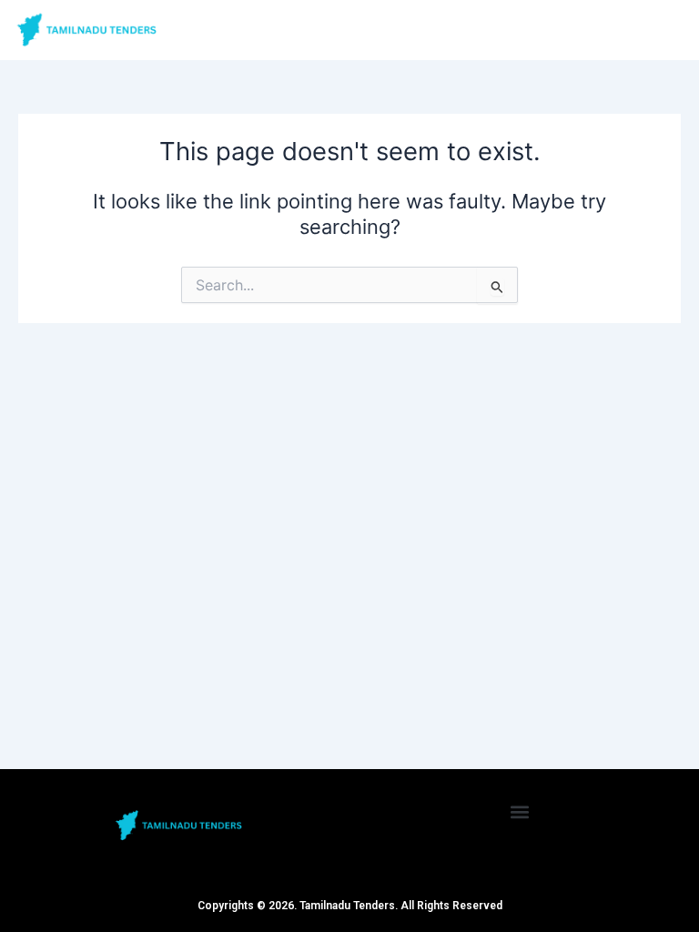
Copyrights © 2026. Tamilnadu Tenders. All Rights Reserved (350, 905)
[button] (520, 811)
